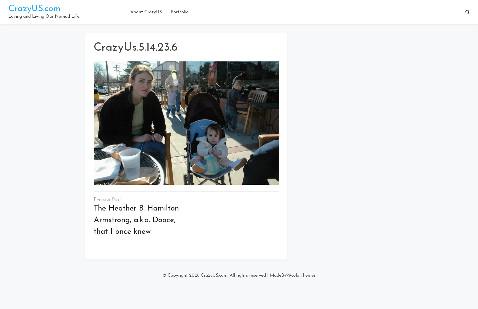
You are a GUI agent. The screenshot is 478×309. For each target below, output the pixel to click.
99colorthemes (301, 275)
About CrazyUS (146, 12)
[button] (467, 12)
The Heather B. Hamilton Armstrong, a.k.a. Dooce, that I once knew (136, 220)
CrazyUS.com (34, 8)
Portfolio (180, 12)
